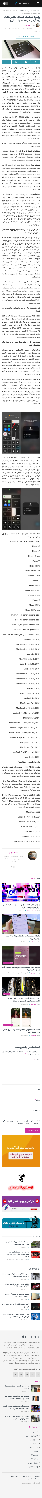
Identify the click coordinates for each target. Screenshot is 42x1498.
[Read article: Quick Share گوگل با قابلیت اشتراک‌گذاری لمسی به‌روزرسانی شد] (21, 1017)
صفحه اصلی (36, 1477)
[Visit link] (21, 1151)
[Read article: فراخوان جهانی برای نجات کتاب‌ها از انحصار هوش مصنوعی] (35, 1418)
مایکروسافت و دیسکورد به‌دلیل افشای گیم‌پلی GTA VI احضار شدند (16, 1407)
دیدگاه (37, 1059)
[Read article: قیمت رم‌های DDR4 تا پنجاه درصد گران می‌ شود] (35, 1306)
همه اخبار (26, 1477)
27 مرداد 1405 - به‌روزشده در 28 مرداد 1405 (18, 973)
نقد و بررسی (34, 1440)
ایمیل (37, 1100)
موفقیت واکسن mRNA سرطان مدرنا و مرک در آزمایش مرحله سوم (16, 1315)
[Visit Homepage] (22, 3)
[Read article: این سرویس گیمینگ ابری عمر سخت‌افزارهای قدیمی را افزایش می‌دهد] (35, 1254)
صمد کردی (27, 25)
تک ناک (38, 11)
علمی (36, 1451)
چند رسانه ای (33, 1467)
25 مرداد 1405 (24, 1004)
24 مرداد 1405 (24, 1035)
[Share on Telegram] (26, 62)
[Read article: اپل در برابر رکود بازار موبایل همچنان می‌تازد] (35, 1388)
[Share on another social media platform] (6, 62)
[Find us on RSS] (15, 1374)
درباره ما (37, 1479)
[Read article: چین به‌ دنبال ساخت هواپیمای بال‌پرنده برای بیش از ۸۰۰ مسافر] (35, 1276)
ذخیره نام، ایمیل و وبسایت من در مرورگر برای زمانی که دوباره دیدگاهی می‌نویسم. (20, 1122)
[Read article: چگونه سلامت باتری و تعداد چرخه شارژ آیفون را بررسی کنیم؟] (21, 924)
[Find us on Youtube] (32, 1374)
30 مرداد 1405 (20, 910)
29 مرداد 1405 (24, 1279)
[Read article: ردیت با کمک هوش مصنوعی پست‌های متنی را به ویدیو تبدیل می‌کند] (21, 955)
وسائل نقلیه (34, 1459)
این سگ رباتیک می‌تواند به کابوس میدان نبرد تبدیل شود (17, 1243)
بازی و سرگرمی (33, 1463)
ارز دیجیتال (34, 1447)
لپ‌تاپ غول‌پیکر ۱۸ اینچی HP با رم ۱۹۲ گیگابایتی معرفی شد (16, 1295)
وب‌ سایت (36, 1110)
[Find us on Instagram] (21, 1374)
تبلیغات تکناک (14, 1477)
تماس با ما (28, 1479)
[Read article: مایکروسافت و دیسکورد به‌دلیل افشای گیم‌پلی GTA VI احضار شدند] (35, 1408)
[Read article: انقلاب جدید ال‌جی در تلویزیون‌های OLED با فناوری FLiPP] (35, 1286)
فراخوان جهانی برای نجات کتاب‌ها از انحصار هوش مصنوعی (17, 1417)
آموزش (33, 11)
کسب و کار (34, 1455)
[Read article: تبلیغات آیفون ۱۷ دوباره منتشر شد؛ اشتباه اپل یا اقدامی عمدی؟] (35, 1398)
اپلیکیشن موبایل (24, 11)
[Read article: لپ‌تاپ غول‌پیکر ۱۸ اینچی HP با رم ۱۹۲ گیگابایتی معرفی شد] (35, 1296)
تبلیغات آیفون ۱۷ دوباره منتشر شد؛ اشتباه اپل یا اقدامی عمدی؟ (17, 1397)
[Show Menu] (38, 3)
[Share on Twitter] (16, 62)
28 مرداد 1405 (24, 942)
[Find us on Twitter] (38, 1374)
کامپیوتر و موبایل (32, 1436)
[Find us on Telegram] (27, 1374)
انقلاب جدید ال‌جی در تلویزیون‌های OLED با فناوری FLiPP (17, 1285)
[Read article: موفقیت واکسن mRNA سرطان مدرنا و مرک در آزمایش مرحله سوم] (35, 1316)
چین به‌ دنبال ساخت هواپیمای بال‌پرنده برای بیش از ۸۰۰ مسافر (15, 1275)
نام (38, 1089)
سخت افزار (6, 994)
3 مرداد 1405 (24, 1247)
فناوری (35, 1432)
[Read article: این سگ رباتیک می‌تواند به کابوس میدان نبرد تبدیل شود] (35, 1244)
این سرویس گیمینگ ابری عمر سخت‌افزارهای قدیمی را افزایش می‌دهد (18, 1254)
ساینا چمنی (33, 942)
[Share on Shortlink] (35, 62)
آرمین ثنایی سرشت (31, 910)
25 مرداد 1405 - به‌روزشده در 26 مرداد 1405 (17, 1259)
